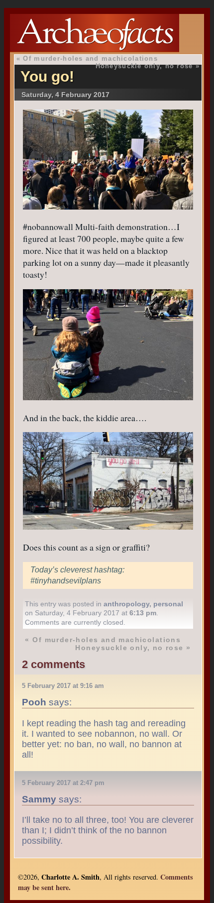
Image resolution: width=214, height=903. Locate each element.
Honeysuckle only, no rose (144, 66)
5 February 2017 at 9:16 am (63, 685)
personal (168, 604)
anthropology (126, 604)
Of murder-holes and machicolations (90, 58)
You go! (47, 76)
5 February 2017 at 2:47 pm (63, 783)
